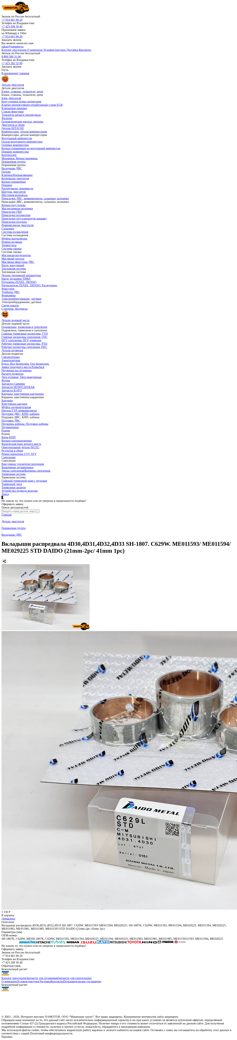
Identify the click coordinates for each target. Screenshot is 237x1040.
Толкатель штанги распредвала (21, 114)
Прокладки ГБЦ (11, 211)
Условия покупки (28, 981)
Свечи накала (10, 305)
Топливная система (13, 268)
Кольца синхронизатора (16, 440)
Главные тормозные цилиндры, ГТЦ (24, 333)
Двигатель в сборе (13, 124)
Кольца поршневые (13, 181)
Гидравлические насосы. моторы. (22, 121)
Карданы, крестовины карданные (22, 393)
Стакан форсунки (12, 111)
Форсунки (7, 288)
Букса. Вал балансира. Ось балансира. (25, 363)
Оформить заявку (12, 504)
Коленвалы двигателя (15, 178)
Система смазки (11, 248)
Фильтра (6, 118)
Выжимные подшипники (17, 467)
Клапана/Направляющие (17, 175)
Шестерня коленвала (14, 195)
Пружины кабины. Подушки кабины (24, 423)
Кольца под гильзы (13, 205)
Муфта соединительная (16, 407)
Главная (6, 514)
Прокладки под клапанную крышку (24, 218)
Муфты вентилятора (14, 238)
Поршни (6, 185)
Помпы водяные (11, 241)
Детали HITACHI (12, 128)
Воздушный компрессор (16, 138)
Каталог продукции (13, 978)
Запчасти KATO (11, 390)
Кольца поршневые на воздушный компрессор (30, 148)
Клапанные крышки (14, 108)
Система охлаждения (14, 231)
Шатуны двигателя (13, 191)
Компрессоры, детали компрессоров (24, 131)
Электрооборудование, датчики (21, 298)
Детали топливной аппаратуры (21, 275)
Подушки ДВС (10, 420)
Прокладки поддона (14, 221)
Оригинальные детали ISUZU (20, 447)
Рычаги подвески (12, 373)
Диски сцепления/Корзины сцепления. (26, 470)
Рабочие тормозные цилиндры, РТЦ (24, 343)
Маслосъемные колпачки (17, 208)
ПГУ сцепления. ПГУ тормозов (21, 340)
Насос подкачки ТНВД (15, 278)
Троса (5, 494)
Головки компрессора (15, 145)
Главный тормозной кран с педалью (24, 480)
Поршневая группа (13, 161)
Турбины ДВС (10, 292)
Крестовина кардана (14, 403)
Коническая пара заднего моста (21, 444)
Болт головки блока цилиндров (21, 101)
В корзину (7, 915)
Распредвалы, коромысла (17, 188)
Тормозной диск (11, 484)
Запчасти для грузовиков (42, 978)
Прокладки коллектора (15, 215)
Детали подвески (12, 350)
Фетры (5, 380)
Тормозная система (13, 474)
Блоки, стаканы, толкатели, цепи (22, 91)
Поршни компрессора (15, 151)
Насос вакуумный (12, 265)
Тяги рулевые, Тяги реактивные (21, 377)
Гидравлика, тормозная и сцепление (24, 327)
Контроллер (8, 155)
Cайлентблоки (10, 357)
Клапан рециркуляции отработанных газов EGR (32, 104)
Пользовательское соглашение (82, 981)
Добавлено (8, 918)
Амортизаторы (10, 360)
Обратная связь (11, 965)
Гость (4, 70)
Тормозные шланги (13, 487)
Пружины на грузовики (16, 370)
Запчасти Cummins (13, 383)
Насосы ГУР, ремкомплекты (19, 410)
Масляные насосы (12, 258)
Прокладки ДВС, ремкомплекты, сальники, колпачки (35, 198)
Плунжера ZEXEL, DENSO (18, 282)
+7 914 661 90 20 (11, 19)
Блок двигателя (11, 98)
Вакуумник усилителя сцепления (22, 464)
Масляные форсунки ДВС (17, 262)
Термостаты (8, 245)
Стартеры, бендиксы (14, 308)
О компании (9, 981)
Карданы (7, 400)
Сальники (7, 228)
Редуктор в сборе (12, 450)
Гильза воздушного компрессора (21, 141)
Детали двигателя (12, 521)
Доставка (45, 981)
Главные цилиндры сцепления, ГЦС (24, 337)
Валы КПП (8, 437)
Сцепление (8, 457)
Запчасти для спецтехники (75, 978)
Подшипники (10, 427)
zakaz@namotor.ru (12, 46)
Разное (5, 430)
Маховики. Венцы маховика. (19, 158)
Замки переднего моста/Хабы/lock (22, 367)
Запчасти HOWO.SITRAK (18, 387)
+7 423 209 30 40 (11, 26)
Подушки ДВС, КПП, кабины (20, 413)
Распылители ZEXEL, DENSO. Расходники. (29, 285)
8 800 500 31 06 (11, 56)
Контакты (57, 981)
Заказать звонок (11, 39)
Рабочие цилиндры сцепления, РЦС (24, 347)
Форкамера (8, 295)
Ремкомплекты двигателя (17, 225)
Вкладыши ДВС (11, 168)
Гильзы (6, 171)
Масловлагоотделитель (16, 255)
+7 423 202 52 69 (11, 63)
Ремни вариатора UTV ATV (19, 454)
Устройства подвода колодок (19, 490)
